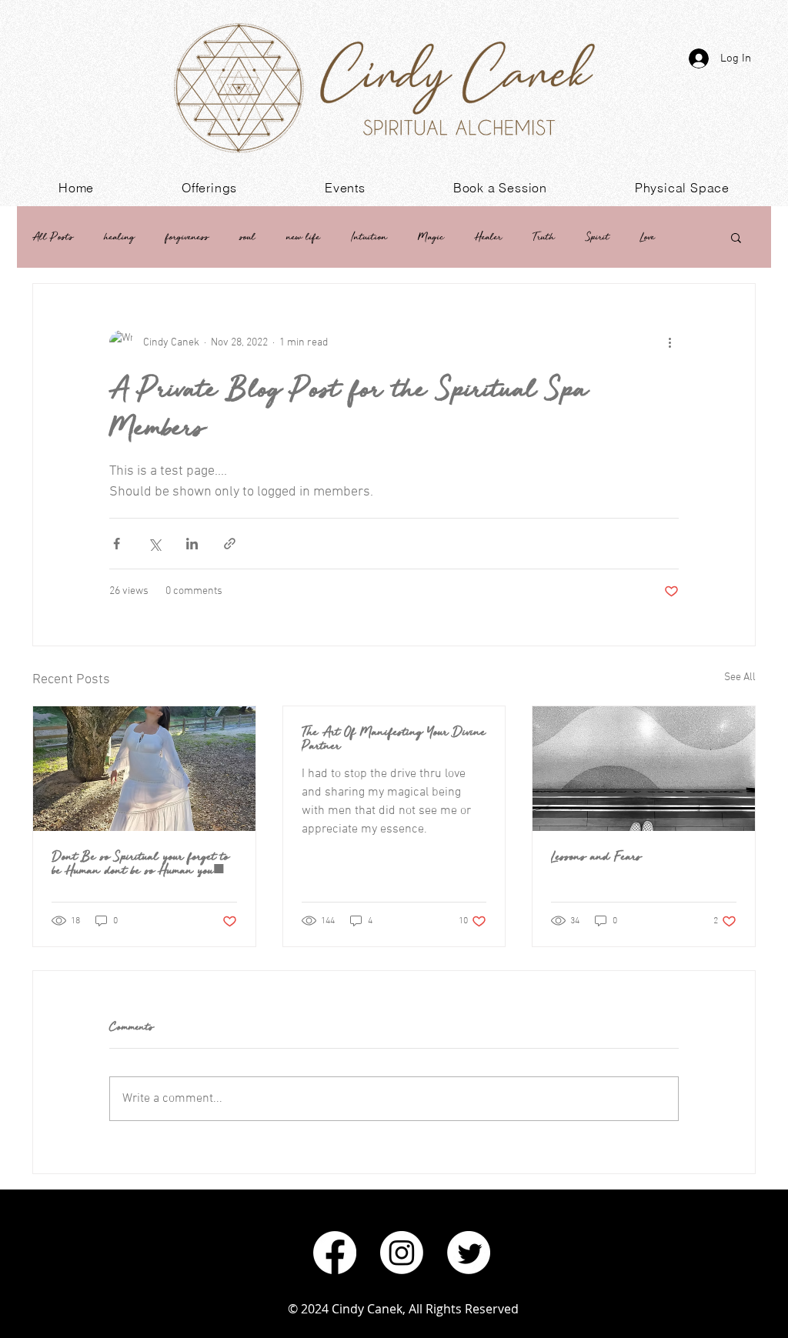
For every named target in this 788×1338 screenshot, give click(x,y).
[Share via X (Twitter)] (154, 543)
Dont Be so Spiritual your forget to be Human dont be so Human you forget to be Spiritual (140, 863)
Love (647, 236)
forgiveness (187, 236)
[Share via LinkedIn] (192, 543)
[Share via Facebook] (116, 543)
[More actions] (669, 342)
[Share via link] (229, 543)
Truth (544, 236)
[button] (209, 187)
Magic (431, 236)
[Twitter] (468, 1252)
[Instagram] (401, 1252)
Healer (488, 236)
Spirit (597, 236)
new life (303, 236)
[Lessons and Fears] (644, 768)
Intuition (369, 236)
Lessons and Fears (596, 856)
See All (740, 677)
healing (119, 236)
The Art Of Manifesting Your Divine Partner (394, 738)
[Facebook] (334, 1252)
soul (247, 236)
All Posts (52, 236)
